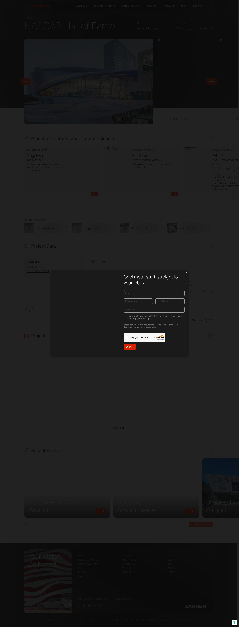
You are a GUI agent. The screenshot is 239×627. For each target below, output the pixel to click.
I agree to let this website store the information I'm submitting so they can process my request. (154, 317)
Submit (130, 347)
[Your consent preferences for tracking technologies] (234, 622)
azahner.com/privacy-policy (147, 327)
